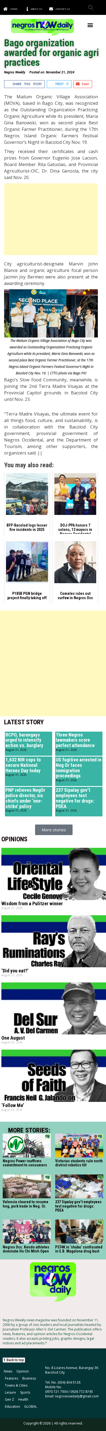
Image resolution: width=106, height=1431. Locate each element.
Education (12, 1406)
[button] (90, 7)
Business (29, 1378)
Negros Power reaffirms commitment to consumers (25, 1163)
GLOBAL (30, 1406)
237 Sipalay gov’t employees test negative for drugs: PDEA (75, 798)
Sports (25, 1392)
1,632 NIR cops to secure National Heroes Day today (23, 765)
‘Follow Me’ (12, 1105)
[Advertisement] (51, 219)
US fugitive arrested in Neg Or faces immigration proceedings (78, 767)
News (8, 1371)
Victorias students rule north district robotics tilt (79, 1163)
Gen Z (9, 1399)
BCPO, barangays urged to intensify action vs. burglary (24, 740)
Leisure (10, 1392)
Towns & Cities (16, 1385)
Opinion (22, 1371)
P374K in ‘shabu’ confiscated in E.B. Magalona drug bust (78, 1249)
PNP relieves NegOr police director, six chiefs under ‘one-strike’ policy (25, 798)
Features (11, 1378)
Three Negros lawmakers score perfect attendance (75, 740)
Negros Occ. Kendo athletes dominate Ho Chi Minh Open (26, 1249)
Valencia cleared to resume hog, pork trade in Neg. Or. (25, 1204)
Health (23, 1399)
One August (13, 1038)
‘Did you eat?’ (14, 971)
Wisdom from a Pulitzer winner (32, 903)
